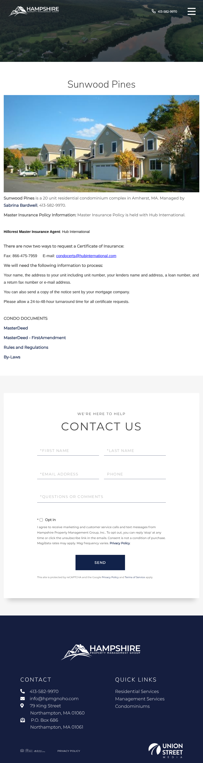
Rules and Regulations (26, 347)
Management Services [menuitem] (140, 699)
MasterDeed (16, 328)
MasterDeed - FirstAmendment (35, 338)
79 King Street (57, 709)
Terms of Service (135, 577)
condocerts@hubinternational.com (86, 256)
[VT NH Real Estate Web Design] (166, 750)
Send (100, 562)
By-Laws (12, 357)
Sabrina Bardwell (20, 205)
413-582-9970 (167, 12)
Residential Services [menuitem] (137, 691)
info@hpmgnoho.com (54, 698)
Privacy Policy (120, 543)
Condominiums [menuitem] (132, 706)
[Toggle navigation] (192, 11)
